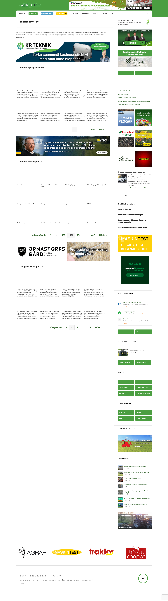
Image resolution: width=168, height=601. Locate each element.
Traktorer (122, 412)
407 (93, 235)
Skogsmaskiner (141, 418)
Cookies (22, 583)
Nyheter (22, 13)
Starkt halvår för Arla (124, 91)
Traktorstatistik (142, 382)
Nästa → (103, 129)
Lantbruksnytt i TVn (143, 73)
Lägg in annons (141, 362)
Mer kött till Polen (123, 94)
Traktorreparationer (143, 393)
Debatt (75, 13)
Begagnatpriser (124, 382)
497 (93, 129)
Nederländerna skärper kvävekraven (129, 104)
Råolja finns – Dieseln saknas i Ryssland (135, 484)
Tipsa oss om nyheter (125, 73)
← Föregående (39, 235)
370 (63, 235)
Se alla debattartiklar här (136, 188)
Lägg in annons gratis (143, 332)
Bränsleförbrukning (143, 387)
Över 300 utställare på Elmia (132, 478)
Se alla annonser (124, 332)
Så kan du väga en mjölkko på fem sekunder (137, 498)
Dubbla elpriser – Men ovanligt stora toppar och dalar (134, 101)
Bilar (120, 418)
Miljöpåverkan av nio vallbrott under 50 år (136, 472)
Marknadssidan (123, 387)
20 (89, 327)
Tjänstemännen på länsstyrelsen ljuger (135, 466)
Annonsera (85, 13)
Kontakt (96, 13)
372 (78, 235)
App (112, 13)
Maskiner (139, 412)
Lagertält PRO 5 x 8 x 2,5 (137, 351)
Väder (105, 13)
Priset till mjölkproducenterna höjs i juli (135, 504)
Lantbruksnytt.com (41, 575)
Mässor (121, 393)
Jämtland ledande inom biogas (127, 97)
